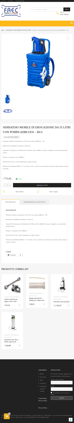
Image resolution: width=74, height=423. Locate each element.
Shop (41, 380)
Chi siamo (43, 377)
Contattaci (43, 383)
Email (52, 386)
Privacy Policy (42, 400)
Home (2, 30)
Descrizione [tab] (10, 202)
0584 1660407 (64, 14)
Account (3, 1)
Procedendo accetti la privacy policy (60, 393)
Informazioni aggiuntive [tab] (34, 202)
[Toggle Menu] (71, 23)
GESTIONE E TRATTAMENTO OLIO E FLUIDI (18, 30)
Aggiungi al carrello (42, 185)
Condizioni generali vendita (43, 389)
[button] (68, 38)
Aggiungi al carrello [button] (19, 305)
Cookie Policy (42, 398)
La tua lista (10, 1)
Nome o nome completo (57, 379)
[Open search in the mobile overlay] (51, 9)
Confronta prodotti (20, 1)
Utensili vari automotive (11, 296)
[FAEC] (11, 16)
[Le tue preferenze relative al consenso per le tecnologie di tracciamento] (70, 419)
